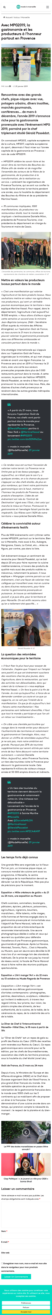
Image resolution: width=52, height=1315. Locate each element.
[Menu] (47, 8)
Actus (17, 17)
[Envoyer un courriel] (10, 86)
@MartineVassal (30, 431)
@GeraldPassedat (18, 428)
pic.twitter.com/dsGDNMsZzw (25, 439)
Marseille (25, 17)
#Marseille (13, 816)
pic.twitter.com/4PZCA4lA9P (24, 831)
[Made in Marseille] (26, 6)
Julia (7, 86)
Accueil (8, 17)
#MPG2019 (26, 435)
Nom (4, 1231)
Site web (5, 1252)
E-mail (5, 1241)
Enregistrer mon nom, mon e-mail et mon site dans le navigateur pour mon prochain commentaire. (24, 1267)
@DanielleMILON (23, 820)
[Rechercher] (4, 8)
